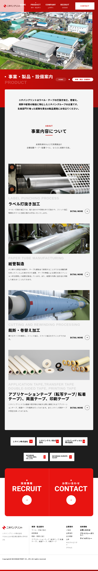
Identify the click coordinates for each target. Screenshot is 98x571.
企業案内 (69, 526)
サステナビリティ (71, 544)
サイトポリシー (86, 538)
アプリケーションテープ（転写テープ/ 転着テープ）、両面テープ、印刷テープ (47, 540)
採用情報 (83, 526)
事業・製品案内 (38, 526)
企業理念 (69, 533)
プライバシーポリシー (87, 534)
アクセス (69, 548)
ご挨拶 (68, 530)
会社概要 (69, 536)
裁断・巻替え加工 (38, 536)
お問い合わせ (85, 530)
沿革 (67, 539)
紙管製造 (35, 533)
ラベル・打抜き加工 (39, 530)
